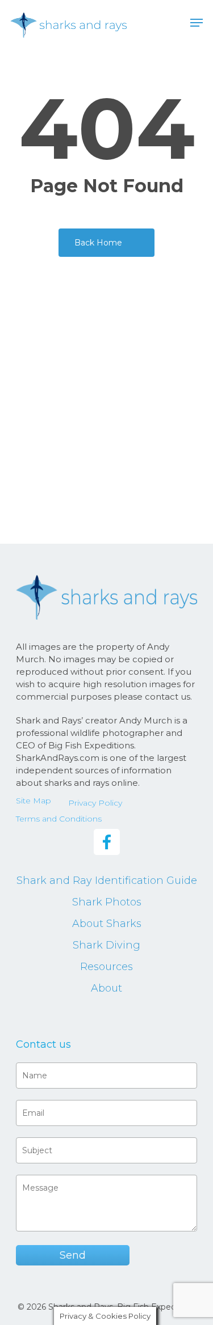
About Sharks (106, 923)
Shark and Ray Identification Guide (106, 880)
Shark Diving (106, 945)
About (106, 988)
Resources (106, 966)
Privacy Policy (95, 803)
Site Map (33, 800)
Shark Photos (106, 902)
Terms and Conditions (59, 819)
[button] (196, 22)
